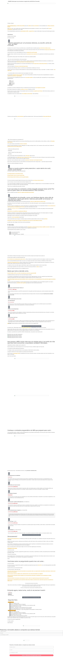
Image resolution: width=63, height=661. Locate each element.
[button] (32, 338)
